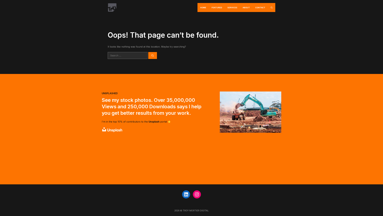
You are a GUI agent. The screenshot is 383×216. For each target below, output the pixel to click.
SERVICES (232, 7)
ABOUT (246, 7)
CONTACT (260, 7)
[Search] (152, 55)
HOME (203, 7)
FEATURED (217, 7)
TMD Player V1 (110, 149)
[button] (271, 7)
